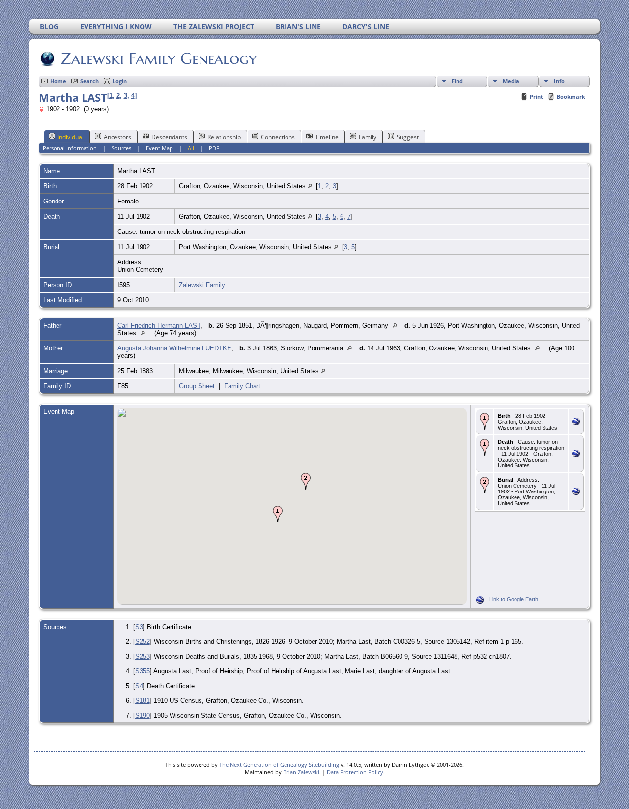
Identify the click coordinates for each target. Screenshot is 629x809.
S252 (142, 641)
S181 (142, 700)
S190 (142, 715)
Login (120, 81)
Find (457, 81)
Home (58, 81)
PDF (214, 148)
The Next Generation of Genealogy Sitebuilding (279, 764)
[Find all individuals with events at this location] (310, 186)
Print (536, 96)
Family (367, 137)
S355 (142, 671)
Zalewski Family (202, 285)
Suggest (408, 137)
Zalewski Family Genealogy (159, 58)
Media (511, 81)
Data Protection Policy (355, 772)
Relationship (224, 137)
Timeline (327, 137)
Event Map (159, 148)
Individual (70, 137)
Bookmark (571, 96)
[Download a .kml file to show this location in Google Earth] (576, 423)
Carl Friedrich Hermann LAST (158, 325)
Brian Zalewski (301, 772)
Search (89, 81)
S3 (139, 627)
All (191, 148)
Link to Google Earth (513, 599)
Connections (278, 137)
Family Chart (242, 386)
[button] (278, 514)
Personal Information (70, 148)
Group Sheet (197, 386)
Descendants (169, 137)
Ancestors (117, 137)
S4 (139, 686)
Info (559, 81)
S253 (142, 656)
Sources (121, 148)
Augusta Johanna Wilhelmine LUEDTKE (174, 348)
